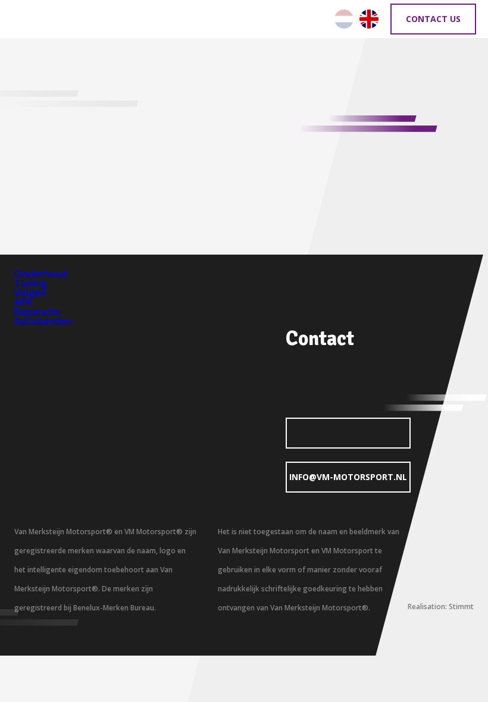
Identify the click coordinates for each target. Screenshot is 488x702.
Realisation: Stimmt (441, 606)
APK (23, 302)
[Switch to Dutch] (344, 19)
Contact (320, 338)
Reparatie (37, 311)
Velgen (30, 292)
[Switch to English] (368, 19)
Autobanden (43, 321)
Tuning (30, 283)
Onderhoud (41, 273)
